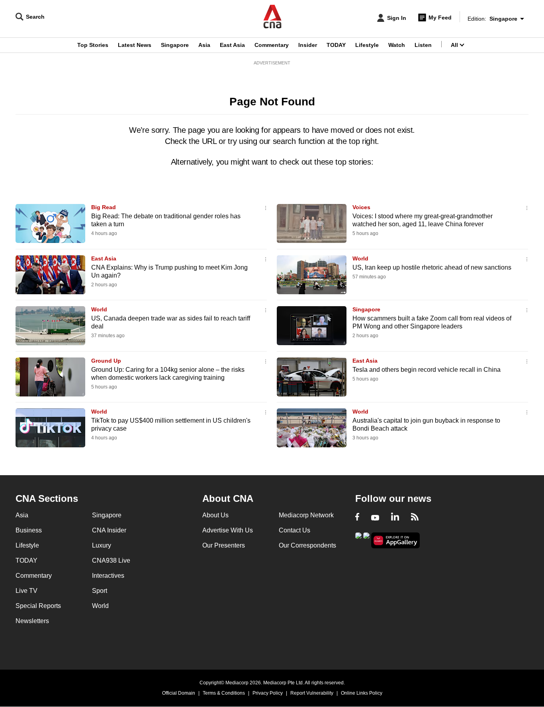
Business (29, 530)
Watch (396, 45)
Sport (99, 590)
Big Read (103, 207)
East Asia (232, 45)
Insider (307, 45)
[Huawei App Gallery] (395, 540)
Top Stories (92, 45)
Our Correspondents (307, 545)
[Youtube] (375, 517)
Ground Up (106, 360)
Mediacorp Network (306, 515)
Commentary (271, 45)
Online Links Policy (361, 693)
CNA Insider (109, 530)
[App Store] (366, 539)
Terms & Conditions (224, 693)
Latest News (134, 45)
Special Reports (38, 605)
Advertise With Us (227, 530)
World (360, 258)
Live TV (26, 590)
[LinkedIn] (395, 517)
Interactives (108, 575)
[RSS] (415, 517)
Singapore (175, 45)
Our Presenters (223, 545)
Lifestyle (367, 45)
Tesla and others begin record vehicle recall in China (426, 369)
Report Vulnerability (311, 693)
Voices (361, 207)
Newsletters (32, 621)
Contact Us (294, 530)
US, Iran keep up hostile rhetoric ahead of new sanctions (431, 267)
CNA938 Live (111, 560)
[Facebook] (357, 517)
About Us (215, 515)
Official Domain (178, 693)
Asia (204, 45)
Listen (423, 45)
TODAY (336, 45)
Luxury (101, 545)
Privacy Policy (267, 693)
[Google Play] (358, 539)
